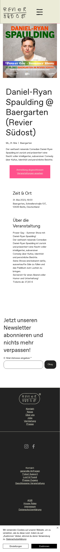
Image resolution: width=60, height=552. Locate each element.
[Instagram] (26, 446)
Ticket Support (30, 474)
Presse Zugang (30, 480)
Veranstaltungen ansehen (30, 173)
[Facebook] (33, 446)
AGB (29, 500)
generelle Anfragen (30, 471)
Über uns (30, 415)
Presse (30, 424)
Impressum (30, 506)
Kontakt (30, 408)
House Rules (30, 503)
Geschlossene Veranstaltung (30, 483)
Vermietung (30, 421)
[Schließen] (55, 529)
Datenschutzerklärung (30, 509)
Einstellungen (16, 546)
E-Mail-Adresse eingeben (17, 358)
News (30, 411)
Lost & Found (30, 477)
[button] (39, 12)
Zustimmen (44, 546)
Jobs (30, 418)
